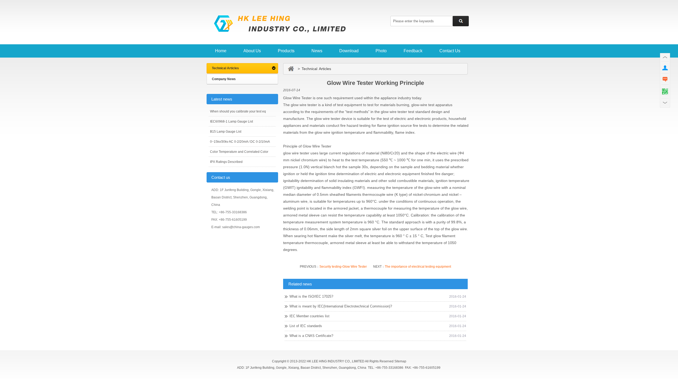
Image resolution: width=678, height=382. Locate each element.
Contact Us (449, 51)
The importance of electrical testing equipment (418, 266)
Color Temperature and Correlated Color (239, 152)
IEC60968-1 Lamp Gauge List (231, 121)
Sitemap (400, 361)
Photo (381, 51)
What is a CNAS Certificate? (311, 336)
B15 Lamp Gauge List (225, 131)
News (316, 51)
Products (286, 51)
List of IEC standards (305, 326)
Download (349, 51)
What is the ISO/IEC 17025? (311, 296)
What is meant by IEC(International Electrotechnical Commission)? (340, 306)
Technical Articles (225, 68)
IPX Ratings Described (226, 162)
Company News (224, 79)
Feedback (413, 51)
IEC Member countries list (309, 316)
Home (220, 51)
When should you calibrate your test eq (238, 111)
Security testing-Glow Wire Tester (343, 266)
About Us (252, 51)
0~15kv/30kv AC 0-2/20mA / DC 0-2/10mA (240, 142)
